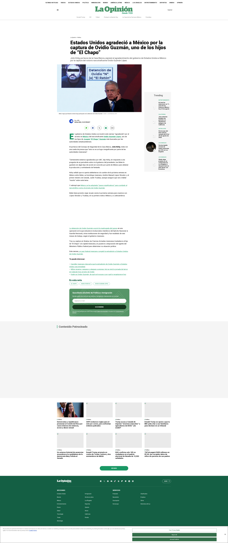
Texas (58, 517)
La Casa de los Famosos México (131, 17)
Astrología (162, 128)
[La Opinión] (114, 10)
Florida (87, 517)
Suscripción (116, 500)
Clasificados (144, 493)
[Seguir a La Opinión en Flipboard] (122, 481)
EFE (78, 120)
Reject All (174, 534)
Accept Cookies (174, 539)
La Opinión (73, 37)
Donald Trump (81, 17)
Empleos (143, 497)
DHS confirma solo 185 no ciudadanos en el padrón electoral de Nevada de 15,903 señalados (127, 455)
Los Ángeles (137, 2)
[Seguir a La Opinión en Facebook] (101, 481)
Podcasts (115, 493)
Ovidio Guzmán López (112, 137)
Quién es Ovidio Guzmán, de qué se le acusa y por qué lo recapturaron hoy (98, 274)
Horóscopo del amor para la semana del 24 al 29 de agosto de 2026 (164, 134)
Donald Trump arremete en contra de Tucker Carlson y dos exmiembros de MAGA (98, 454)
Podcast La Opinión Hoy (111, 17)
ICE (90, 17)
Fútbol (98, 17)
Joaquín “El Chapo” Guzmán (95, 139)
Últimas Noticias (52, 2)
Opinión (179, 2)
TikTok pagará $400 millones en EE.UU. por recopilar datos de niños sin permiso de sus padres (157, 454)
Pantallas (148, 17)
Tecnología (60, 514)
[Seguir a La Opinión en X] (104, 481)
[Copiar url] (112, 128)
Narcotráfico (85, 283)
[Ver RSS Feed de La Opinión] (133, 481)
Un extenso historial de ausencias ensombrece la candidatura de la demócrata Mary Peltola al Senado (70, 455)
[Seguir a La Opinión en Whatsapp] (125, 481)
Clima (142, 500)
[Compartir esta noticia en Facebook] (93, 128)
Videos (63, 2)
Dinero (171, 2)
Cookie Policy (33, 530)
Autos (86, 510)
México (127, 2)
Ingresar (170, 10)
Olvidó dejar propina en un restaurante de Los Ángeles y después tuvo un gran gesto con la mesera (164, 164)
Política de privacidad (102, 311)
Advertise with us (145, 504)
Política (85, 2)
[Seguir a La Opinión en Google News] (118, 481)
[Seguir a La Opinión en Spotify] (129, 481)
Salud (58, 510)
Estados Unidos (74, 2)
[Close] (225, 534)
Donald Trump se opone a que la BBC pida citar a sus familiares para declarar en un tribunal (157, 424)
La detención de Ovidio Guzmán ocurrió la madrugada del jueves (93, 228)
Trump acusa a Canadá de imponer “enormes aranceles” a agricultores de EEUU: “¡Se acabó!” (127, 425)
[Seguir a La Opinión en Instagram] (108, 481)
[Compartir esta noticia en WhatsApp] (86, 128)
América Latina (116, 2)
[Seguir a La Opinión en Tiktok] (115, 481)
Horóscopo (116, 504)
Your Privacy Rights (174, 530)
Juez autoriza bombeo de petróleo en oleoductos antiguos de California (163, 121)
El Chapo (74, 283)
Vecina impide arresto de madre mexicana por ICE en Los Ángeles (164, 148)
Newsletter (116, 497)
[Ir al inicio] (64, 481)
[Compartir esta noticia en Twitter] (99, 128)
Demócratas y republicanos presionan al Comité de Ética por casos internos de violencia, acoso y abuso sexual (69, 425)
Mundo (105, 2)
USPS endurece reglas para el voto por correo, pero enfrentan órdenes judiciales (98, 424)
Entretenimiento (150, 2)
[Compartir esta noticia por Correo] (106, 128)
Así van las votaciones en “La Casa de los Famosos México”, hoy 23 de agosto (164, 106)
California (162, 114)
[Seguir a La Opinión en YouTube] (111, 481)
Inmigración (95, 2)
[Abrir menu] (58, 10)
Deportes (163, 2)
